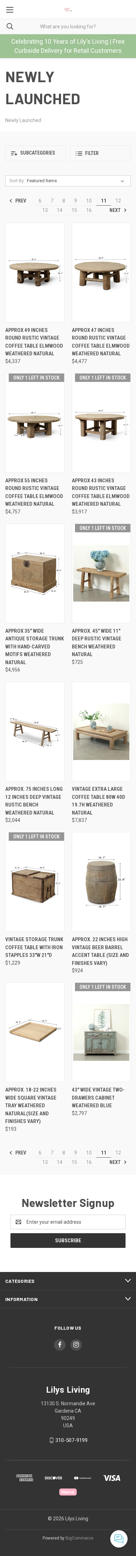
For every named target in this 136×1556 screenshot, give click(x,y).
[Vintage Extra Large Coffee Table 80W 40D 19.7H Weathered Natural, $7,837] (101, 731)
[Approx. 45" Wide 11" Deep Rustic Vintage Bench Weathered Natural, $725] (101, 573)
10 (89, 201)
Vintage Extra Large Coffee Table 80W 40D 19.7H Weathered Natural (98, 801)
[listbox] (77, 181)
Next (115, 210)
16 (89, 210)
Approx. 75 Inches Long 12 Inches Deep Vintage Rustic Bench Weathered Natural (34, 801)
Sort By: (17, 180)
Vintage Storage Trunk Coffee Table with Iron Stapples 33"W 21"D (34, 947)
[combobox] (68, 26)
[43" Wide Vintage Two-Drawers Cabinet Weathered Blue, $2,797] (101, 1032)
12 (118, 201)
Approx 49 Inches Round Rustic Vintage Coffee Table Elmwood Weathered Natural (34, 342)
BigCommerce (79, 1538)
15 (74, 210)
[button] (35, 153)
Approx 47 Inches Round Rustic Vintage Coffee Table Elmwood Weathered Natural (101, 342)
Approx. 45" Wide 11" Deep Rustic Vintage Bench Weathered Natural (96, 643)
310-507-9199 (71, 1440)
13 (45, 210)
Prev (20, 201)
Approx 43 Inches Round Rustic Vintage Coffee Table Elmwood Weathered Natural (101, 492)
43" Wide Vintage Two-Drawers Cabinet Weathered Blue (98, 1098)
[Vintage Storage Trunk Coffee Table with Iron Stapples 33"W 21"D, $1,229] (35, 881)
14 (59, 210)
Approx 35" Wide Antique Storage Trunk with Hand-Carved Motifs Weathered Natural (34, 647)
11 (103, 201)
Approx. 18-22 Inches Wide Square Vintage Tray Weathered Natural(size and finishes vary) (30, 1105)
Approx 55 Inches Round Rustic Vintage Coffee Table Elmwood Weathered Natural (34, 492)
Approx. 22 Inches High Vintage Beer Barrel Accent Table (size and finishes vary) (100, 951)
